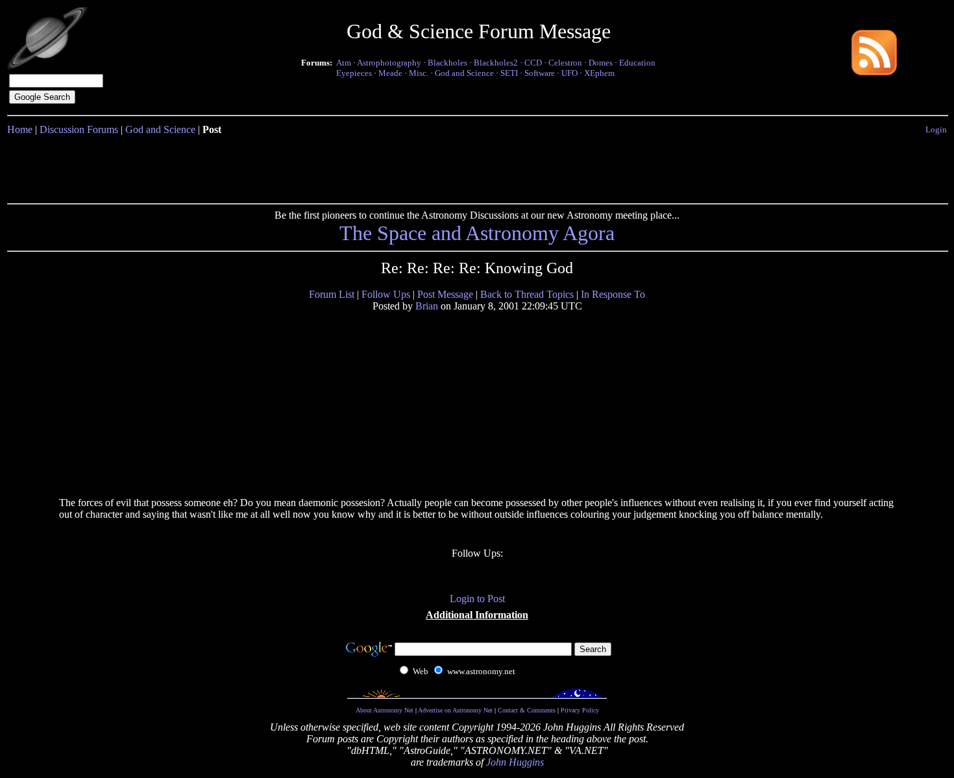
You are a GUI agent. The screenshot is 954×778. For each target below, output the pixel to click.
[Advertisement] (477, 167)
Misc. (418, 73)
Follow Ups (385, 294)
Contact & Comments (527, 710)
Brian (426, 305)
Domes (601, 62)
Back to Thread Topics (527, 294)
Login (936, 129)
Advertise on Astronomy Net (455, 710)
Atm (343, 62)
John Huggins (515, 762)
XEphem (599, 73)
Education (637, 62)
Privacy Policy (580, 710)
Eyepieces (354, 73)
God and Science (464, 73)
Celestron (565, 62)
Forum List (331, 294)
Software (539, 73)
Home (19, 129)
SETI (509, 73)
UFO (569, 73)
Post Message (445, 294)
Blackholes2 (496, 62)
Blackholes (447, 62)
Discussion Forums (79, 129)
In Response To (613, 294)
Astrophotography (389, 62)
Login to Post (477, 598)
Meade (390, 73)
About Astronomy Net (384, 710)
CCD (533, 62)
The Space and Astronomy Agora (477, 233)
